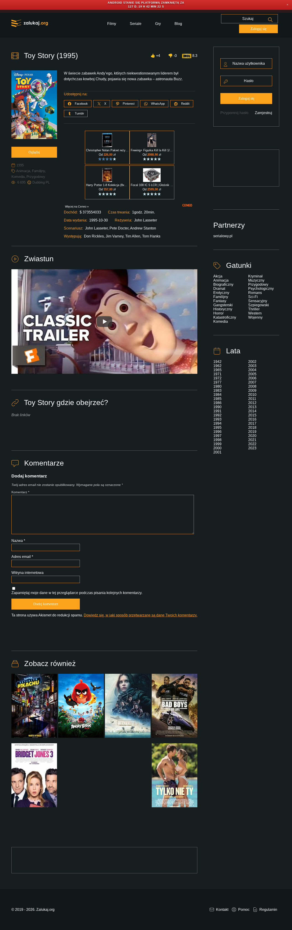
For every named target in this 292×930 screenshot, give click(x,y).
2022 (252, 444)
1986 (217, 403)
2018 (252, 427)
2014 (252, 411)
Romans (255, 293)
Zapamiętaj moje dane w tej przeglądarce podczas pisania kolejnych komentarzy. (76, 593)
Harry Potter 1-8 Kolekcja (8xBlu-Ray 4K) (107, 185)
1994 (217, 423)
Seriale (135, 24)
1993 (217, 419)
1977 (217, 382)
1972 (217, 378)
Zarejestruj (263, 113)
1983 (217, 390)
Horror (218, 313)
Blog (178, 24)
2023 (252, 448)
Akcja (217, 276)
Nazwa (18, 541)
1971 (217, 374)
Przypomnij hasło (234, 113)
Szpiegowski (258, 305)
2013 (252, 407)
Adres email (22, 557)
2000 (217, 448)
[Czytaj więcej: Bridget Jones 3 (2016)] (34, 778)
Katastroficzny (224, 317)
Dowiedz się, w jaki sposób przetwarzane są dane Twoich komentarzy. (140, 615)
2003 (252, 366)
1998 (217, 440)
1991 (217, 411)
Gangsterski (223, 305)
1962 (217, 366)
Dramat (219, 288)
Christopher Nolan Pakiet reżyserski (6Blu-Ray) (107, 150)
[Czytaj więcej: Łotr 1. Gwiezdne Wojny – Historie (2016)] (128, 708)
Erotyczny (221, 293)
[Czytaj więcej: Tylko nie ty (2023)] (174, 778)
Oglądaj (34, 152)
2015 (252, 415)
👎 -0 (172, 56)
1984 (217, 395)
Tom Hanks (151, 236)
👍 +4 (155, 56)
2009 (252, 390)
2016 (252, 419)
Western (255, 313)
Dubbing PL (41, 182)
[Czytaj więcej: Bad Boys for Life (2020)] (174, 708)
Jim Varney (114, 236)
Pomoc (243, 909)
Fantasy (219, 301)
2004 (252, 370)
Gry (158, 24)
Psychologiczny (261, 288)
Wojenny (255, 317)
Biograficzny (223, 284)
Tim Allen (132, 236)
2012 (252, 403)
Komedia (18, 177)
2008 (252, 386)
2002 (252, 362)
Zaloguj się (258, 29)
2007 (252, 382)
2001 (217, 452)
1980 (217, 386)
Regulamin (267, 909)
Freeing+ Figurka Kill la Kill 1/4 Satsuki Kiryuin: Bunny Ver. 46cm (152, 150)
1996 (217, 432)
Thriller (254, 309)
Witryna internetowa (27, 573)
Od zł (107, 154)
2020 (252, 436)
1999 (217, 444)
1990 (217, 407)
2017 (252, 423)
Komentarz (20, 492)
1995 (20, 165)
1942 (217, 362)
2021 (252, 440)
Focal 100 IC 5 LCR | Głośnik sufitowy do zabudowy (152, 185)
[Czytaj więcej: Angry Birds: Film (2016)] (81, 708)
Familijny (38, 171)
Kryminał (255, 276)
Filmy (111, 24)
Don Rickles (94, 236)
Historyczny (222, 309)
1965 (217, 370)
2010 (252, 395)
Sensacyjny (257, 301)
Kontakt (221, 909)
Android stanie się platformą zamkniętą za (146, 2)
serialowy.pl (222, 236)
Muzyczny (256, 280)
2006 (252, 378)
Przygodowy (35, 177)
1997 (217, 436)
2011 (252, 399)
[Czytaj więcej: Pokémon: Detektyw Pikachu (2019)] (34, 708)
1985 (217, 399)
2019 (252, 432)
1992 (217, 415)
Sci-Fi (253, 297)
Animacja (23, 171)
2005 (252, 374)
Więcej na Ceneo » (77, 206)
